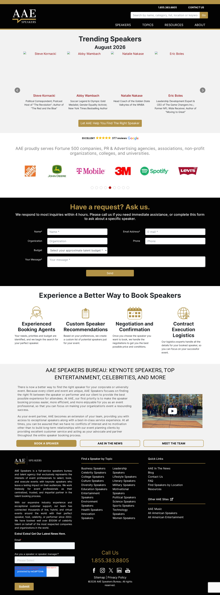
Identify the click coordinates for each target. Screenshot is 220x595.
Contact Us (196, 7)
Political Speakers (124, 497)
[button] (110, 138)
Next (202, 90)
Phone (136, 240)
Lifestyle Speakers (124, 476)
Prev (17, 90)
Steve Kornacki (44, 95)
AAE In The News (159, 468)
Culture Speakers (92, 480)
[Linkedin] (120, 572)
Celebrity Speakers (93, 472)
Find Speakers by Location (165, 485)
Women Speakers (124, 518)
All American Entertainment (166, 517)
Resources (174, 25)
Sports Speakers (123, 505)
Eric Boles (175, 95)
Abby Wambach (87, 95)
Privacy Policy (117, 577)
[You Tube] (128, 572)
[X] (111, 572)
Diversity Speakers (93, 485)
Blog (151, 472)
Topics (147, 25)
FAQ (150, 480)
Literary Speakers (124, 480)
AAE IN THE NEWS (110, 443)
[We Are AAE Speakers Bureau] (172, 411)
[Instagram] (103, 572)
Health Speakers (92, 509)
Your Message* (33, 259)
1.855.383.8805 (167, 7)
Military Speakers (124, 485)
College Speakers (92, 476)
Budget (38, 250)
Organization (35, 240)
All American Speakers (162, 513)
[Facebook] (94, 572)
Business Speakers (93, 468)
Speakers (123, 25)
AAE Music (155, 509)
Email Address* (131, 231)
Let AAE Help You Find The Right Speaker (110, 123)
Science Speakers (124, 501)
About (200, 25)
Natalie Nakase (131, 95)
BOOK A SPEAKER (46, 443)
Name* (38, 231)
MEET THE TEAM (173, 443)
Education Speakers (94, 489)
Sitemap (99, 577)
